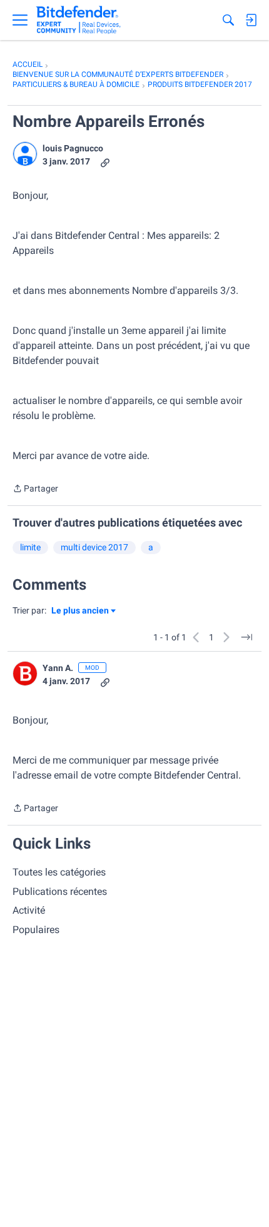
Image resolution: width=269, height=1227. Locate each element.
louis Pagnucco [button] (73, 148)
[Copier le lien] (105, 161)
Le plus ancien (80, 611)
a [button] (150, 547)
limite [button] (30, 547)
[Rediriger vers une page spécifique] (246, 637)
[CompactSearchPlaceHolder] (228, 20)
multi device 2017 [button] (94, 547)
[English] (78, 20)
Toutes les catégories (59, 872)
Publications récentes (60, 891)
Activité (29, 910)
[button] (25, 153)
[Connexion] (251, 20)
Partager (35, 489)
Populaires (36, 930)
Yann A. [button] (58, 668)
